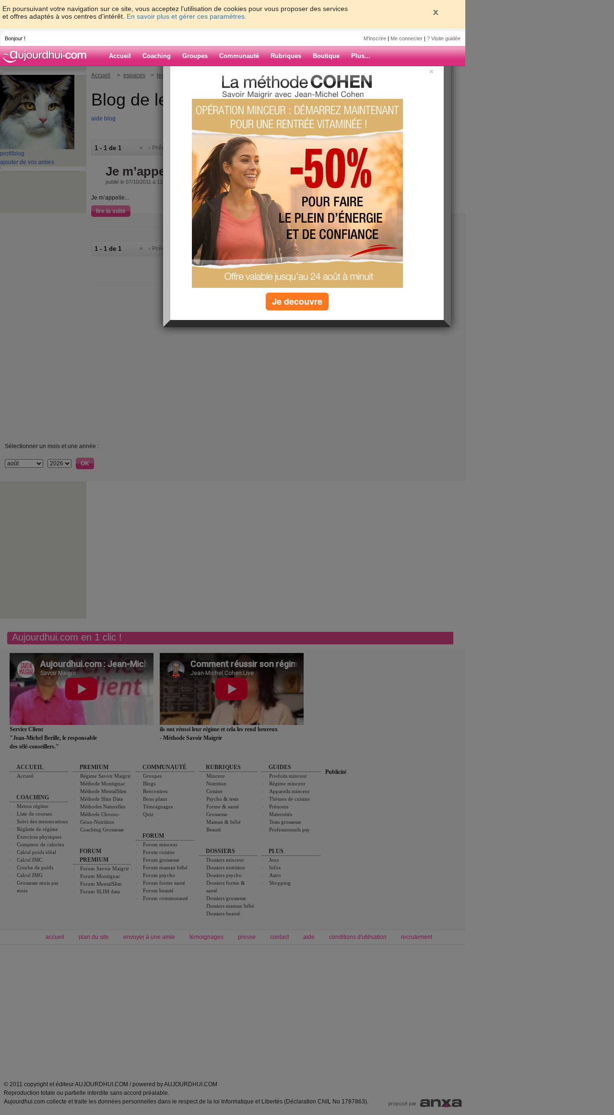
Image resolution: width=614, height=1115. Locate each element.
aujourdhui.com (47, 56)
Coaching (156, 55)
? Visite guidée (443, 38)
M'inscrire (375, 38)
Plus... (360, 55)
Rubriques (286, 55)
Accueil (120, 55)
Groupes (195, 55)
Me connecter (406, 38)
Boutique (326, 55)
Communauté (239, 55)
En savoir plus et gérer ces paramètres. (187, 16)
